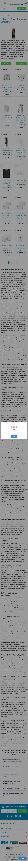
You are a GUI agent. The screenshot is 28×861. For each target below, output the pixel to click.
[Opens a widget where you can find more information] (23, 858)
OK (14, 436)
